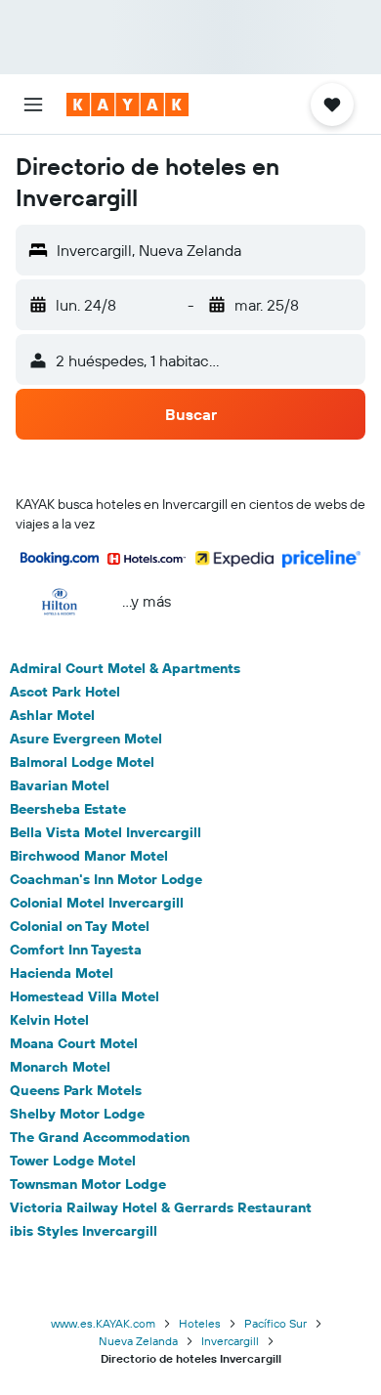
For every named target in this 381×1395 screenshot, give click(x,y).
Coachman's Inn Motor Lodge (106, 879)
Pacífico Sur (275, 1323)
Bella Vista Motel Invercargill (105, 832)
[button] (33, 104)
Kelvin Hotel (49, 1020)
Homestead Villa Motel (84, 996)
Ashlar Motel (52, 715)
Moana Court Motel (74, 1043)
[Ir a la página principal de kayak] (127, 104)
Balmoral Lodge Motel (82, 762)
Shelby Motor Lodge (77, 1113)
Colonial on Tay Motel (79, 926)
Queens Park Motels (76, 1090)
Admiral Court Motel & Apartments (125, 668)
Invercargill (230, 1340)
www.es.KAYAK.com (103, 1323)
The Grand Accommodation (100, 1137)
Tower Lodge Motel (73, 1160)
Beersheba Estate (68, 809)
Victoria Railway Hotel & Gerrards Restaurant (161, 1207)
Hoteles (200, 1323)
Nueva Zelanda (138, 1340)
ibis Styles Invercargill (83, 1231)
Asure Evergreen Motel (86, 738)
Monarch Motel (60, 1067)
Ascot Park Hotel (65, 691)
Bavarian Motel (59, 785)
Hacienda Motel (61, 973)
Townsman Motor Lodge (88, 1184)
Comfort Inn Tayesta (76, 949)
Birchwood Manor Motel (89, 856)
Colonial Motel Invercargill (97, 902)
